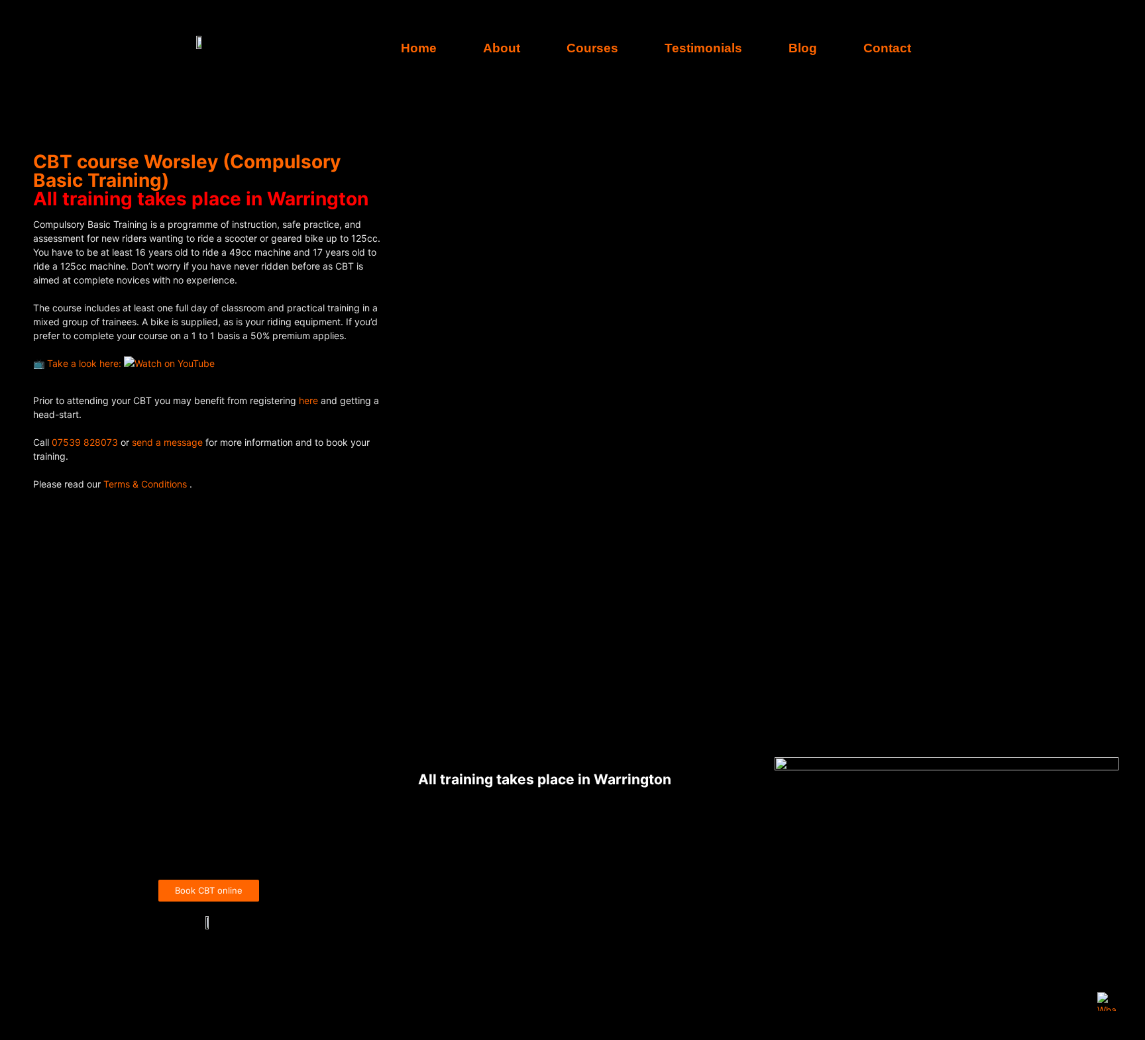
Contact (887, 48)
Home (419, 48)
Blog (803, 48)
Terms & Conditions (146, 484)
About (501, 48)
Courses (592, 48)
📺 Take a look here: (78, 363)
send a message (167, 442)
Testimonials (703, 48)
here (310, 400)
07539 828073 (85, 442)
